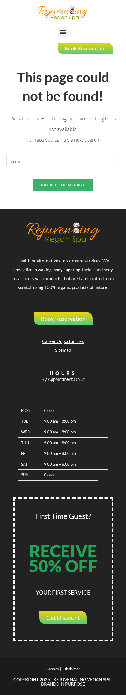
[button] (63, 32)
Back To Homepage (63, 185)
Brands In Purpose (63, 683)
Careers (53, 669)
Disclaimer (71, 669)
